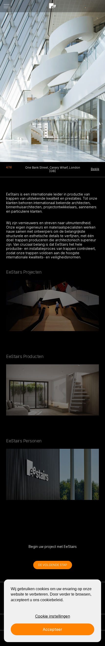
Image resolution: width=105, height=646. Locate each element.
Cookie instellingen (52, 616)
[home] (52, 6)
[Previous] (13, 79)
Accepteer (52, 629)
